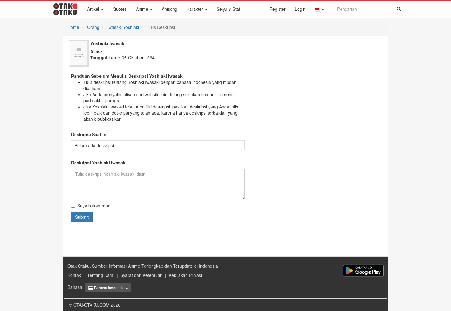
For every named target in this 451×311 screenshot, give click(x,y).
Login (300, 9)
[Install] (363, 270)
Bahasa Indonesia (109, 287)
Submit (82, 217)
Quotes (120, 9)
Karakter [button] (195, 9)
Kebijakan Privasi (185, 275)
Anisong (169, 9)
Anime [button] (142, 9)
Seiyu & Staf (228, 9)
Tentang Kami (100, 275)
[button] (319, 9)
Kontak (74, 275)
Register (277, 9)
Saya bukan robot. (95, 206)
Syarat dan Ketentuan (141, 275)
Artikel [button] (93, 9)
